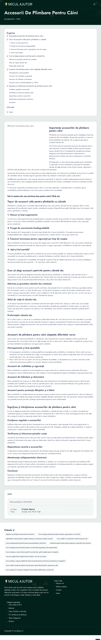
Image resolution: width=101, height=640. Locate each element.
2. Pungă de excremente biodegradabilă (22, 46)
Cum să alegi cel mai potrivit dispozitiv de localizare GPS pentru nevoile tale (29, 570)
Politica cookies (61, 587)
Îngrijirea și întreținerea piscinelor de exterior (20, 534)
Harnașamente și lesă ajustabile (19, 73)
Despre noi (60, 583)
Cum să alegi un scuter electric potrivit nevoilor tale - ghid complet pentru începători (32, 552)
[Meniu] (94, 4)
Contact (58, 590)
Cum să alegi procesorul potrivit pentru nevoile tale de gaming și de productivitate (31, 548)
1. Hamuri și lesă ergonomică (18, 43)
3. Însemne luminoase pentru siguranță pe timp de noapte (27, 49)
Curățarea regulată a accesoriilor (19, 89)
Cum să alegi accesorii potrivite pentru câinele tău (26, 56)
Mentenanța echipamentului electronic (21, 99)
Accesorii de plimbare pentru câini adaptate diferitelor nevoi (30, 69)
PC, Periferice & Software (18, 615)
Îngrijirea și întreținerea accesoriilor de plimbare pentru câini (30, 86)
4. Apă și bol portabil (16, 53)
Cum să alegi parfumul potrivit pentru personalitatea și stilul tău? (26, 543)
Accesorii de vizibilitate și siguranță (20, 76)
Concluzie (12, 102)
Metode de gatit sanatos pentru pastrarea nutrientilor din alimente (70, 543)
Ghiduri (11, 621)
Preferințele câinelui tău (16, 66)
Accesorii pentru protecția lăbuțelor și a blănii (23, 83)
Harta (58, 593)
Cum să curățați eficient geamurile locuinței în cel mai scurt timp (26, 556)
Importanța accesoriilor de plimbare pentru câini (26, 36)
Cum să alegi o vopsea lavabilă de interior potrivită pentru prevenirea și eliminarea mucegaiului (35, 561)
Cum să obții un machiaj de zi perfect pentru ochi (72, 539)
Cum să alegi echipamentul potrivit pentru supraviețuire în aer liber (59, 534)
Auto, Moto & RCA (15, 605)
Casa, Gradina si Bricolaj (17, 611)
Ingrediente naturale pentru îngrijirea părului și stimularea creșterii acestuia (29, 539)
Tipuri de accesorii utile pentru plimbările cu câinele (27, 39)
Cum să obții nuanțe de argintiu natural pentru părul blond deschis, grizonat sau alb (32, 565)
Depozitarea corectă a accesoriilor (20, 96)
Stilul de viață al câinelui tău (18, 63)
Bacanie (11, 608)
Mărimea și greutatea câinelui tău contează (22, 59)
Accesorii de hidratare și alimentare (20, 79)
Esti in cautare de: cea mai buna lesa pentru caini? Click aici (33, 196)
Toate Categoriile (15, 618)
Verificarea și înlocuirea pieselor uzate (21, 93)
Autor (11, 112)
